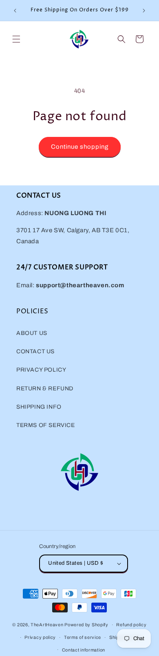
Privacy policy (40, 637)
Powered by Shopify (86, 624)
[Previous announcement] (15, 11)
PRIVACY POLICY (41, 370)
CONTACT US (35, 351)
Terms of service (82, 637)
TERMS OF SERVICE (45, 425)
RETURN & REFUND (44, 388)
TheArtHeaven (47, 624)
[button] (16, 39)
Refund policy (131, 624)
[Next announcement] (144, 11)
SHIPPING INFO (39, 407)
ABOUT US (31, 333)
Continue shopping (79, 146)
